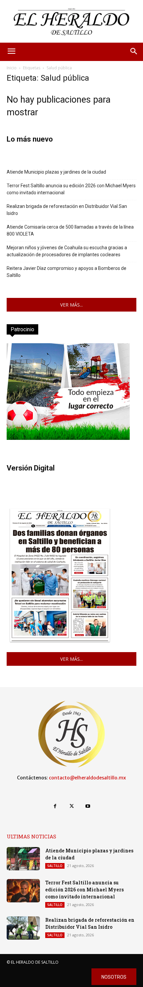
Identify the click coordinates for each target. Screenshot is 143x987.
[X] (71, 806)
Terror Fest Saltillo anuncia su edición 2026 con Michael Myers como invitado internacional (71, 189)
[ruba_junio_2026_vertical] (68, 438)
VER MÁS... (71, 305)
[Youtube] (87, 806)
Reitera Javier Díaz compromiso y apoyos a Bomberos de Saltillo (66, 272)
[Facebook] (55, 806)
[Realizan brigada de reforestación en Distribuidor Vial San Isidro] (23, 928)
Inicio (12, 68)
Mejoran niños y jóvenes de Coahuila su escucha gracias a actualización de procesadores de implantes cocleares (67, 251)
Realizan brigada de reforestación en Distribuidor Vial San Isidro (67, 210)
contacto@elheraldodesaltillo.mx (87, 778)
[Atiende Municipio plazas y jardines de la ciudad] (23, 858)
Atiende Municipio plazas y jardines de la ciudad (56, 172)
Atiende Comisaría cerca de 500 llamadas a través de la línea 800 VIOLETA (70, 230)
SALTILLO (55, 865)
